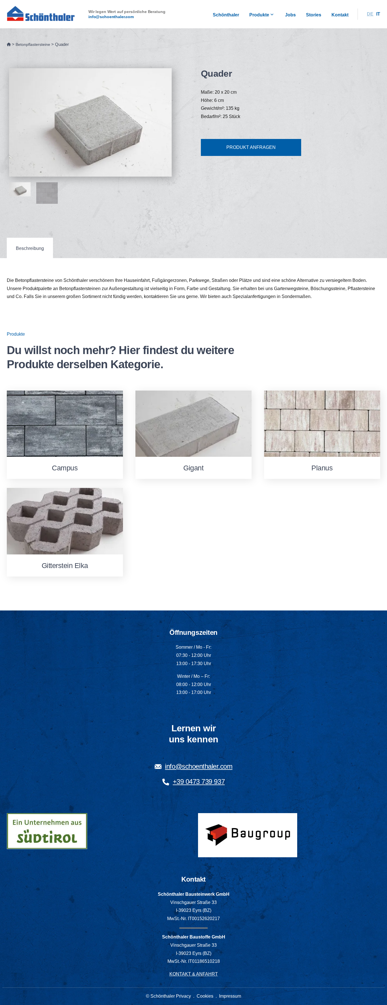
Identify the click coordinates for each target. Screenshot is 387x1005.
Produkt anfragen (251, 147)
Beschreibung (30, 248)
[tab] (30, 248)
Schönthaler (226, 14)
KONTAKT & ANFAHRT (193, 974)
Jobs (290, 14)
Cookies (205, 996)
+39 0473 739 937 (199, 781)
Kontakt (339, 14)
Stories (313, 14)
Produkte (259, 14)
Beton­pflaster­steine (33, 44)
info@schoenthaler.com (111, 16)
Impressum (230, 996)
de (370, 14)
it (378, 14)
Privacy (183, 996)
